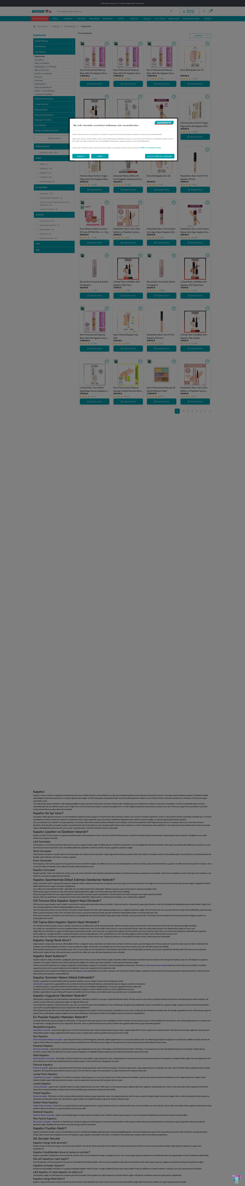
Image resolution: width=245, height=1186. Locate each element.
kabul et (80, 156)
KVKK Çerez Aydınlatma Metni (150, 148)
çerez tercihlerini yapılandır (159, 156)
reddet (100, 156)
